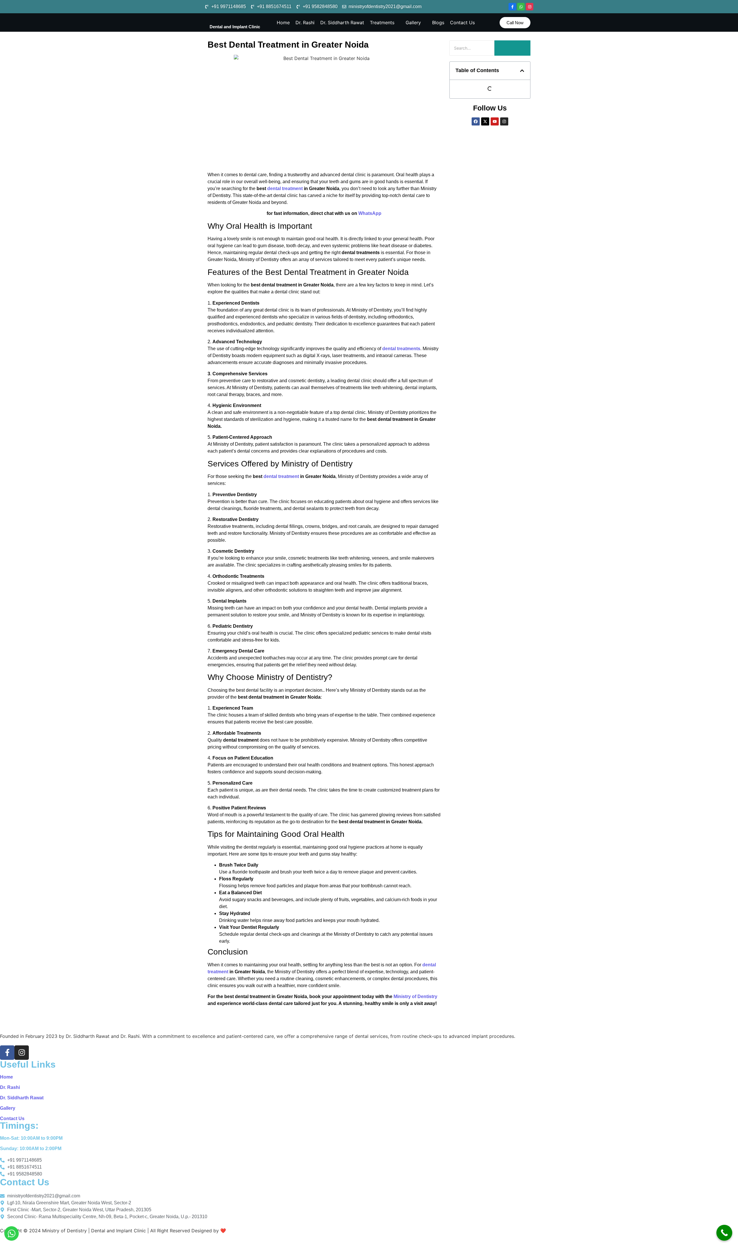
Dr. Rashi (10, 1087)
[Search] (512, 48)
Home (6, 1077)
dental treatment (285, 188)
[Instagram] (529, 6)
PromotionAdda (244, 1230)
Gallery (7, 1108)
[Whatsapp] (521, 6)
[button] (522, 70)
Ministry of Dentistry (415, 996)
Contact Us (12, 1118)
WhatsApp (369, 213)
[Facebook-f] (512, 6)
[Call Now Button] (724, 1233)
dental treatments (401, 348)
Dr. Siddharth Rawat (22, 1097)
